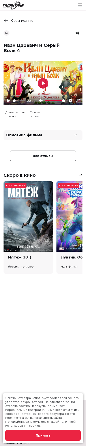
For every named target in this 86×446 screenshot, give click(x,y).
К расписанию (22, 21)
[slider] (19, 101)
